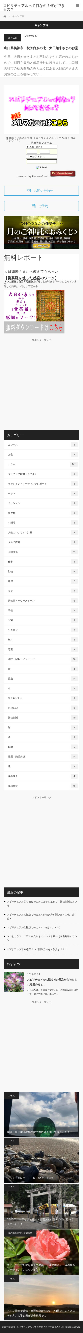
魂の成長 (41, 776)
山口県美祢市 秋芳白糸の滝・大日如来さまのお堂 (41, 48)
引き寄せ (41, 629)
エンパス (41, 444)
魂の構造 (42, 785)
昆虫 (42, 678)
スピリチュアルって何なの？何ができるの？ (39, 1326)
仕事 (41, 561)
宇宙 (41, 620)
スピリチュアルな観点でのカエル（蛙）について (33, 927)
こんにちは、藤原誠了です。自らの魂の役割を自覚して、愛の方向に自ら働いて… (52, 991)
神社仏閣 (12, 37)
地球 (41, 581)
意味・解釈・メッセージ (42, 659)
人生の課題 (41, 542)
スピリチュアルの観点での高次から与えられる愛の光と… (52, 982)
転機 (41, 746)
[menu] (77, 5)
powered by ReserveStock (33, 176)
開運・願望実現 (42, 756)
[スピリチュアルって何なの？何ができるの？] (35, 7)
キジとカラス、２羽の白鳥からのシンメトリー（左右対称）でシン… (42, 938)
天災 (41, 590)
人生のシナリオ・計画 (41, 532)
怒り (41, 639)
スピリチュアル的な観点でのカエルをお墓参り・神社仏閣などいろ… (42, 903)
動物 (41, 571)
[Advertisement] (41, 383)
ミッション (41, 503)
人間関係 (41, 551)
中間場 (41, 522)
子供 (41, 610)
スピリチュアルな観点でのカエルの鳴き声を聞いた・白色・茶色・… (41, 916)
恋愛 (41, 649)
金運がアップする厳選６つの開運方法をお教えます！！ (37, 949)
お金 (41, 454)
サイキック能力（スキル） (41, 473)
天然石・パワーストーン (41, 600)
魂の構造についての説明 (20, 1232)
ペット (41, 493)
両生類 (41, 512)
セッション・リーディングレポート (41, 483)
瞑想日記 (41, 707)
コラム (42, 464)
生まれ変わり (41, 698)
